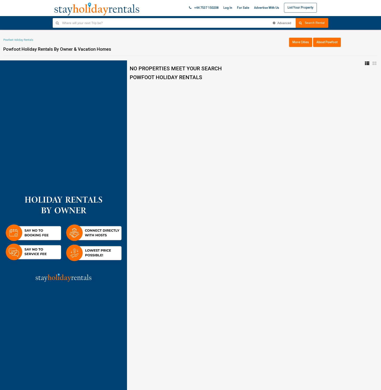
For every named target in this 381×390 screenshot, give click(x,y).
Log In (227, 7)
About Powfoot (327, 42)
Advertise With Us (266, 7)
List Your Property (300, 7)
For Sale (243, 7)
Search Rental (316, 22)
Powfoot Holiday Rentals (18, 39)
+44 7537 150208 (206, 7)
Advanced (284, 23)
